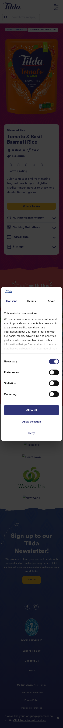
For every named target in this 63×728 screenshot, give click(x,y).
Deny (31, 432)
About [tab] (51, 301)
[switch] (54, 372)
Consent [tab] (11, 301)
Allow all (31, 410)
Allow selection (31, 421)
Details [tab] (31, 301)
